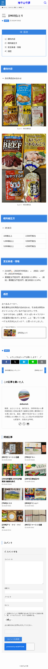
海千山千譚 (24, 3)
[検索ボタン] (45, 3)
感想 (10, 51)
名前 (7, 588)
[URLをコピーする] (42, 362)
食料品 (6, 20)
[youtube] (27, 423)
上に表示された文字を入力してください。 (19, 625)
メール (8, 597)
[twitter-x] (24, 423)
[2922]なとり (23, 333)
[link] (20, 423)
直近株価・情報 (14, 47)
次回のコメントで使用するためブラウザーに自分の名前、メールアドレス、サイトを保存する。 (25, 614)
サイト (7, 605)
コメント (9, 559)
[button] (6, 362)
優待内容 (11, 39)
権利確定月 (12, 43)
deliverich (24, 404)
